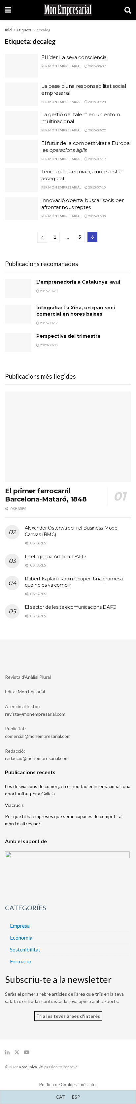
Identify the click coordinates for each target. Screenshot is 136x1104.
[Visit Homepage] (68, 10)
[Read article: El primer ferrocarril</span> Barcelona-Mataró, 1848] (68, 437)
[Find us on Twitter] (16, 1052)
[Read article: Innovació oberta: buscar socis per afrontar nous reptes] (21, 209)
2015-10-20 (48, 291)
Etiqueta (24, 29)
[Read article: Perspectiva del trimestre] (18, 342)
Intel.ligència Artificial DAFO (55, 557)
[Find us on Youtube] (26, 1052)
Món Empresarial (64, 66)
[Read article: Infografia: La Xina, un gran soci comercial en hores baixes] (18, 314)
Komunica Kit (31, 1066)
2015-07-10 (96, 187)
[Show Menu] (8, 10)
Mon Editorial (31, 691)
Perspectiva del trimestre (68, 336)
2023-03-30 (48, 345)
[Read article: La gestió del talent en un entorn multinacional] (21, 123)
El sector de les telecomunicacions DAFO (71, 607)
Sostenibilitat (25, 949)
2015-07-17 (96, 159)
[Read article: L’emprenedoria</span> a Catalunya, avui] (18, 288)
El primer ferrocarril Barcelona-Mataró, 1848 (45, 495)
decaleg (43, 29)
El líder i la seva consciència (74, 57)
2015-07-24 (96, 102)
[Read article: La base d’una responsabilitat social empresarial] (21, 94)
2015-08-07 (96, 66)
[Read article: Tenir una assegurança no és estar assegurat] (21, 180)
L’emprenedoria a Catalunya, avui (78, 282)
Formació (20, 961)
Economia (21, 937)
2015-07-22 (96, 130)
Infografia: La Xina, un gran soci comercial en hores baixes (75, 311)
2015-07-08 (96, 216)
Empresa (20, 925)
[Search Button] (127, 10)
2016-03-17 (48, 323)
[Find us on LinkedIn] (7, 1052)
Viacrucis (14, 805)
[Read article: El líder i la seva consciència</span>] (21, 66)
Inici (8, 29)
